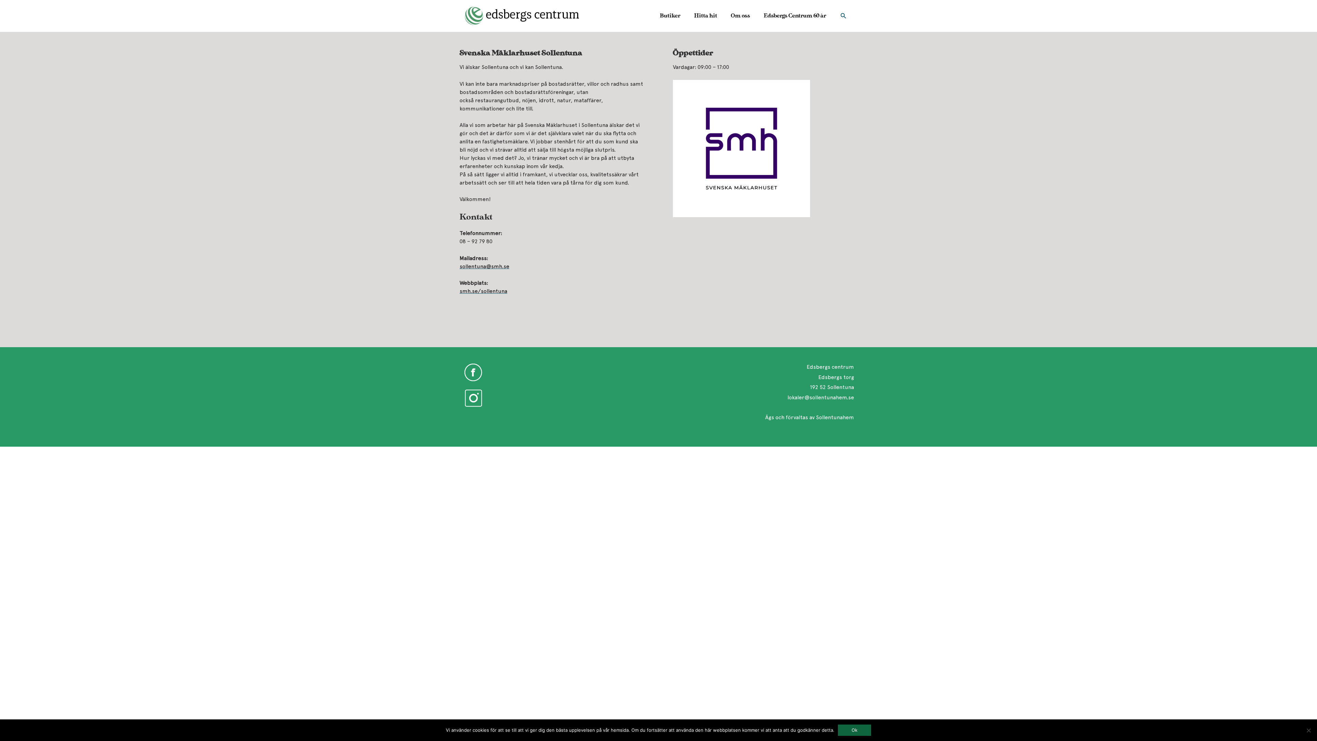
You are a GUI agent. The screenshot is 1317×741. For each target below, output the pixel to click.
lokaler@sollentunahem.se (820, 397)
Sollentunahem (835, 417)
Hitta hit (705, 16)
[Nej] (1308, 730)
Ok (854, 730)
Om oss (740, 16)
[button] (843, 16)
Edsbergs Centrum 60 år (795, 16)
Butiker (670, 16)
